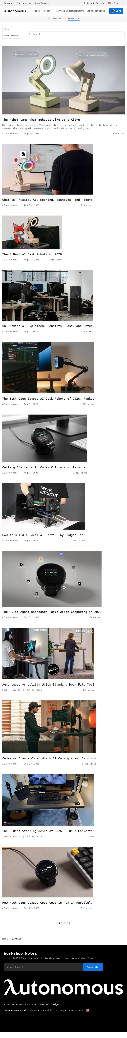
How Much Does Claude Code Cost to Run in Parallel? (47, 902)
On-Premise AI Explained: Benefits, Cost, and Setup (47, 326)
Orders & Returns (94, 3)
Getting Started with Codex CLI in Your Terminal (44, 467)
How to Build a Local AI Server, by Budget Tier (43, 535)
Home (5, 939)
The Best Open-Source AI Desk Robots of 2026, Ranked (48, 398)
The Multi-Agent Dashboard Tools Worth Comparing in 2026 (52, 612)
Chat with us (76, 1010)
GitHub (33, 1010)
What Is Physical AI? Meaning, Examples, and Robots (47, 199)
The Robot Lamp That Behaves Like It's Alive (41, 119)
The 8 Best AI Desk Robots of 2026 (32, 254)
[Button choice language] (109, 3)
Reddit (48, 1010)
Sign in (118, 3)
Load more (64, 923)
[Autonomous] (15, 11)
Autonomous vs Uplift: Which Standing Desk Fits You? (48, 684)
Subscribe (93, 967)
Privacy (60, 1010)
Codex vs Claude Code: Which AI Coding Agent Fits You (49, 758)
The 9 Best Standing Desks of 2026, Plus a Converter (48, 831)
